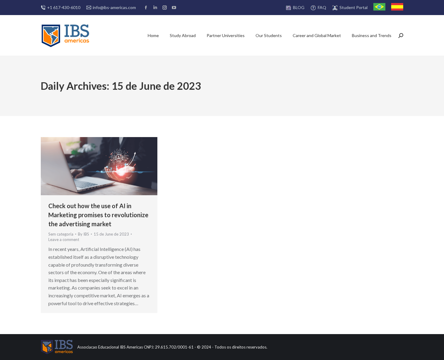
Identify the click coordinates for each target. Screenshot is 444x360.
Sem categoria (60, 234)
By (83, 234)
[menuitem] (294, 8)
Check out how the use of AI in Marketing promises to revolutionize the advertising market (98, 214)
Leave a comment (63, 239)
